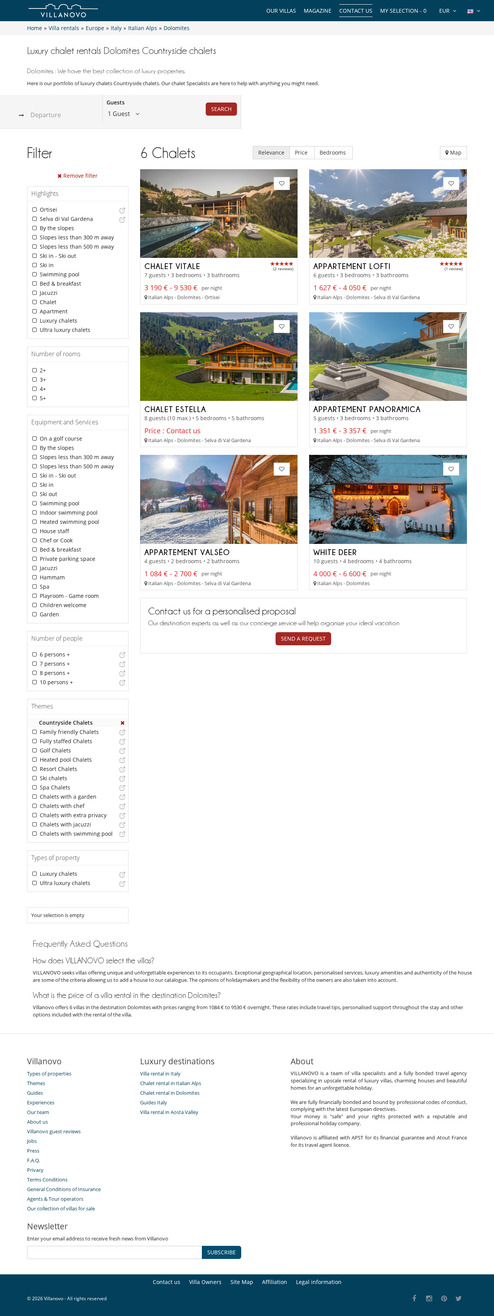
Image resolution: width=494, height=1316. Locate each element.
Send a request (303, 638)
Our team (38, 1112)
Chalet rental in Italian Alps (170, 1083)
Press (33, 1150)
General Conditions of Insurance (64, 1189)
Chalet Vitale (172, 266)
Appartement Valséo (187, 552)
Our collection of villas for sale (61, 1208)
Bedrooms (333, 152)
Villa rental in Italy (160, 1073)
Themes (36, 1083)
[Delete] (122, 723)
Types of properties (49, 1073)
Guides (35, 1092)
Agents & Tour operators (55, 1198)
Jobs (32, 1141)
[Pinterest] (444, 1299)
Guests (116, 102)
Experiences (40, 1102)
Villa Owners (205, 1282)
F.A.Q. (33, 1160)
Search (221, 109)
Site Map (241, 1282)
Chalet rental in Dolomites (170, 1092)
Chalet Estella (175, 409)
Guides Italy (153, 1102)
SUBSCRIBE (221, 1252)
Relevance (271, 152)
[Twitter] (459, 1299)
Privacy (35, 1169)
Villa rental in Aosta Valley (169, 1112)
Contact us (355, 10)
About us (37, 1121)
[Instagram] (429, 1299)
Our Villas (281, 10)
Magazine (318, 10)
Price (302, 152)
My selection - (403, 10)
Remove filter (80, 175)
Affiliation (274, 1282)
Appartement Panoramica (367, 409)
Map (455, 152)
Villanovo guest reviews (54, 1131)
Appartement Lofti (352, 266)
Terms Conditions (47, 1179)
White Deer (335, 552)
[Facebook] (414, 1299)
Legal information (319, 1282)
